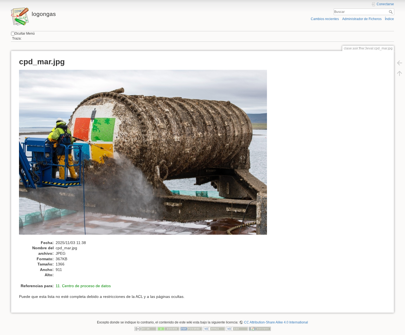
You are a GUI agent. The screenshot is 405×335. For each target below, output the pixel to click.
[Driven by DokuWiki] (260, 329)
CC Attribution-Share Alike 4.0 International (276, 322)
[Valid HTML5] (214, 329)
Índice (389, 19)
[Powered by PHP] (191, 329)
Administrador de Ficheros (362, 19)
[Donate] (168, 329)
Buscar (391, 12)
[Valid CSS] (237, 329)
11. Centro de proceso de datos (83, 286)
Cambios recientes (325, 19)
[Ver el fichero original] (146, 155)
